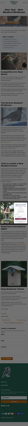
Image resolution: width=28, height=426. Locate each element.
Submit (20, 218)
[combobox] (16, 216)
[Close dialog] (26, 203)
